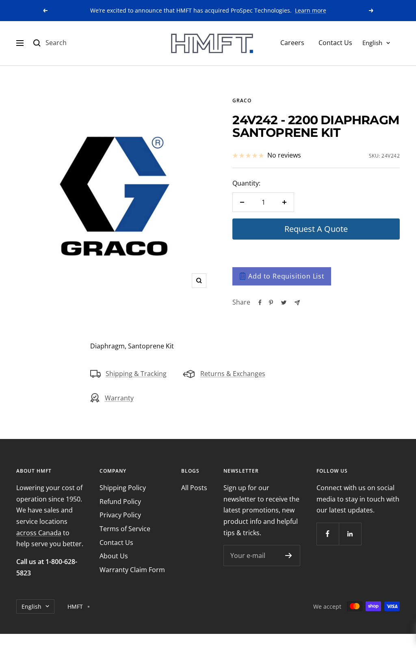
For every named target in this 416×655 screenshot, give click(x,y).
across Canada (38, 532)
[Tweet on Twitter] (283, 302)
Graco (241, 100)
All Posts (194, 487)
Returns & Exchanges (232, 373)
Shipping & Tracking (136, 373)
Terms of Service (125, 528)
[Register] (288, 555)
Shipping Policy (123, 487)
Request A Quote (316, 228)
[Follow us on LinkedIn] (350, 534)
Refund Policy (120, 501)
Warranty (119, 397)
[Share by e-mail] (297, 302)
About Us (114, 555)
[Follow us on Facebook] (327, 534)
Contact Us (335, 42)
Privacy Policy (120, 514)
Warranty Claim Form (132, 569)
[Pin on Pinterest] (271, 302)
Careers (292, 42)
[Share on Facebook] (260, 302)
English (372, 43)
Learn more (310, 10)
